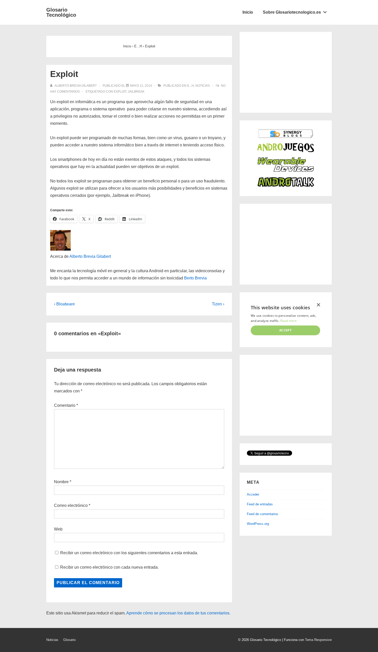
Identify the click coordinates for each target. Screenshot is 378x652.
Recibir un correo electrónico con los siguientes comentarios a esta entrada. (129, 553)
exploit (120, 91)
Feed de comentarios (262, 514)
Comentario (66, 405)
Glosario (69, 640)
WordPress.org (258, 524)
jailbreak (136, 91)
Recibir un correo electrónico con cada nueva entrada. (109, 567)
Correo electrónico (71, 505)
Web (58, 529)
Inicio (247, 12)
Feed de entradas (260, 504)
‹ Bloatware (64, 304)
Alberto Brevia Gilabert (90, 256)
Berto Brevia (195, 278)
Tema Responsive (318, 640)
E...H (190, 85)
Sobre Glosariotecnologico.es (292, 12)
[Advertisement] (285, 71)
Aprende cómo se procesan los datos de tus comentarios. (178, 613)
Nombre (61, 482)
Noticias (202, 85)
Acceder (253, 494)
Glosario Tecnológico (61, 12)
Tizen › (218, 304)
